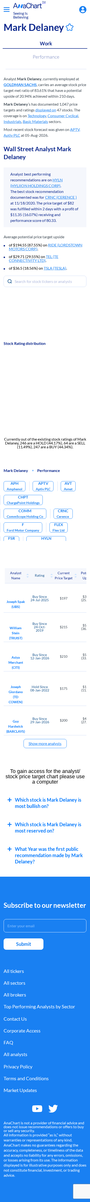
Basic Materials (35, 121)
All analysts (15, 1054)
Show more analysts (45, 743)
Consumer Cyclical (63, 115)
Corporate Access (22, 1030)
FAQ (8, 1042)
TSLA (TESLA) (55, 268)
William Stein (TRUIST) (15, 633)
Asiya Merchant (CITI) (15, 662)
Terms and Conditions (26, 1078)
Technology (37, 115)
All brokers (15, 994)
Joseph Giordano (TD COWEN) (16, 694)
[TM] (27, 5)
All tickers (14, 971)
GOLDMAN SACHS (20, 84)
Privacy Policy (18, 1066)
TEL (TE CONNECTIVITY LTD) (33, 258)
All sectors (14, 983)
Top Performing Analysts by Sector (39, 1006)
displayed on (45, 110)
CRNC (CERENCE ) (61, 197)
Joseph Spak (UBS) (15, 604)
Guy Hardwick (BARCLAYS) (15, 726)
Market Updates (20, 1090)
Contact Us (15, 1019)
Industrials (12, 121)
